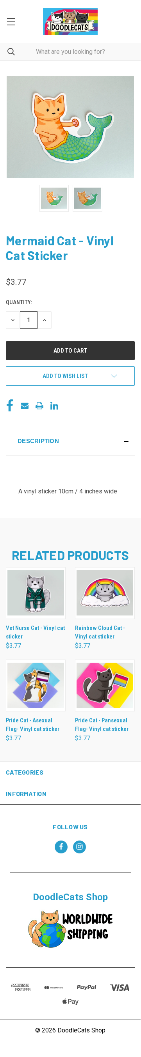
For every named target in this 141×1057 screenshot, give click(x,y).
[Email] (25, 405)
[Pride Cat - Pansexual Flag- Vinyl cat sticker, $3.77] (105, 685)
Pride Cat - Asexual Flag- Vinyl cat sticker (32, 725)
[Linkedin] (54, 405)
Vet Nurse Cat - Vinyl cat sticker (35, 632)
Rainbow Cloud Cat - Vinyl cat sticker (100, 632)
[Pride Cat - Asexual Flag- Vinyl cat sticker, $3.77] (35, 685)
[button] (70, 441)
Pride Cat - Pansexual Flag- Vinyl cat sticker (102, 725)
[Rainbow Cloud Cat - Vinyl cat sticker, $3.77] (105, 593)
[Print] (39, 405)
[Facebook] (10, 405)
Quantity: (19, 302)
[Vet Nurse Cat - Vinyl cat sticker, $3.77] (35, 593)
